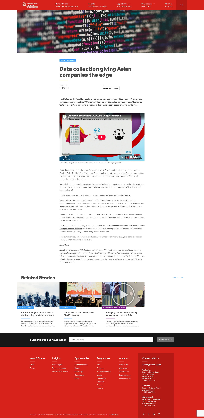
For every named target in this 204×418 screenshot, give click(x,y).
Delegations (79, 375)
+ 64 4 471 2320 (148, 381)
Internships (78, 371)
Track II (100, 388)
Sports (99, 385)
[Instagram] (159, 414)
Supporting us (124, 375)
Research (100, 382)
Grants (77, 368)
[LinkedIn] (154, 414)
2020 (116, 88)
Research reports (59, 368)
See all (176, 278)
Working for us (125, 378)
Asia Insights (57, 365)
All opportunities (81, 365)
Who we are (123, 365)
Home (63, 60)
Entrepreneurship (104, 371)
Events (32, 368)
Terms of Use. (115, 414)
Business (71, 60)
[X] (143, 414)
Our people (123, 368)
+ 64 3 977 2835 (148, 406)
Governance (124, 371)
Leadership (101, 378)
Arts (98, 365)
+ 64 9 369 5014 (148, 392)
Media (99, 375)
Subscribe (164, 340)
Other (76, 378)
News (32, 365)
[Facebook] (148, 414)
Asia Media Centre (59, 371)
